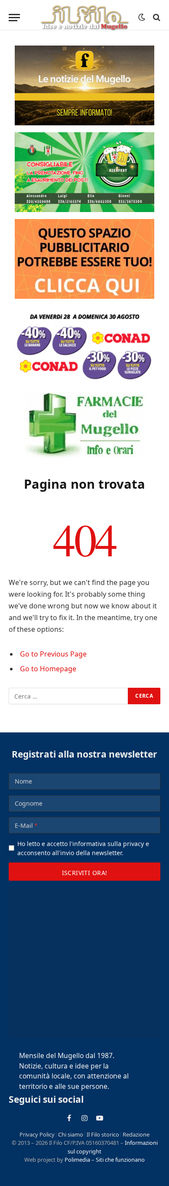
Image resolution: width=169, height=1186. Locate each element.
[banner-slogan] (84, 85)
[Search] (155, 17)
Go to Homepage (48, 668)
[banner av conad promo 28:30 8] (84, 346)
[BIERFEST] (84, 172)
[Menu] (14, 17)
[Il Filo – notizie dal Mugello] (84, 17)
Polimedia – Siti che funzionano (105, 1159)
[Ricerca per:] (69, 696)
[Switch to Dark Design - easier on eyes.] (141, 17)
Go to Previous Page (53, 654)
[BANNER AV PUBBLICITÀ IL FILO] (84, 259)
